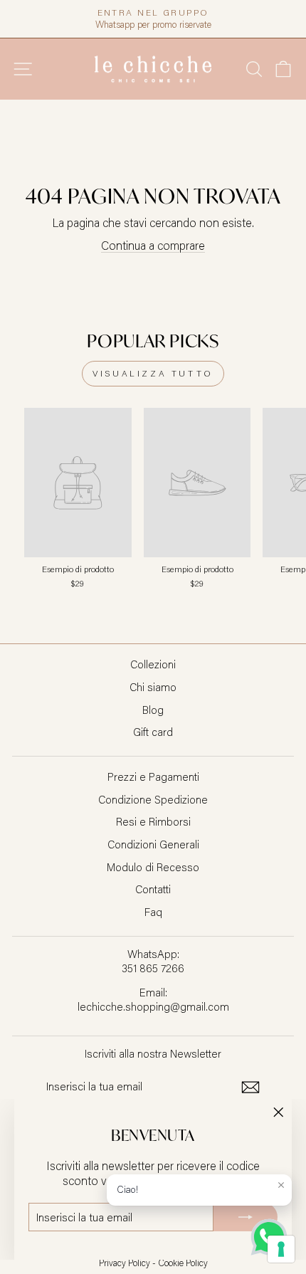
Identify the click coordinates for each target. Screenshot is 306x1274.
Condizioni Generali (153, 844)
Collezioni (153, 664)
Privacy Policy (124, 1262)
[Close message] (281, 1185)
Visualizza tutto (153, 373)
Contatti (153, 889)
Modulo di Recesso (153, 867)
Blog (153, 709)
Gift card (153, 732)
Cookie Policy (183, 1262)
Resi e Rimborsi (153, 821)
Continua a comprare (153, 245)
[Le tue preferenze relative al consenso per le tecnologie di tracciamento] (281, 1249)
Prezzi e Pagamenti (153, 776)
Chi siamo (153, 687)
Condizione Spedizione (153, 799)
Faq (153, 912)
